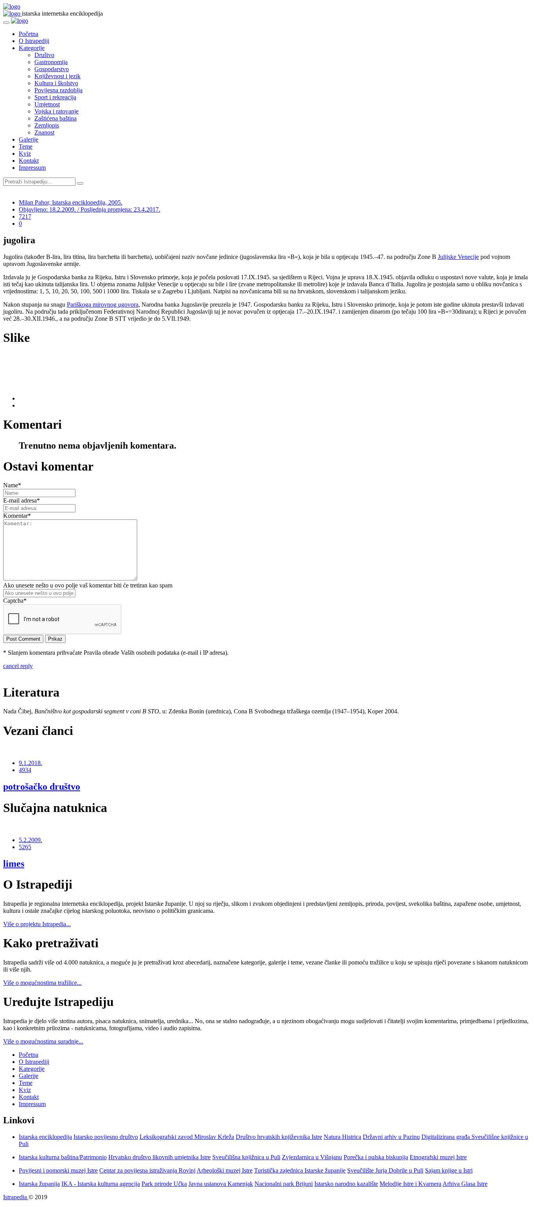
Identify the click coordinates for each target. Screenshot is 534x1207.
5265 (25, 847)
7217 (25, 216)
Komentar (17, 515)
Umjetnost (47, 104)
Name (12, 485)
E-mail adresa (21, 500)
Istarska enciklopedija (45, 1136)
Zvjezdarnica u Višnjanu (312, 1157)
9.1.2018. (30, 763)
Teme (25, 146)
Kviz (25, 153)
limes (13, 864)
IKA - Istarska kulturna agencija (100, 1183)
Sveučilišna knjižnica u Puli (246, 1157)
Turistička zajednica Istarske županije (300, 1170)
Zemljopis (46, 125)
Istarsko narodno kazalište (346, 1183)
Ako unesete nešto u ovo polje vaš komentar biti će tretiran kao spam (87, 585)
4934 (25, 770)
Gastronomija (51, 62)
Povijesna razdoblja (58, 90)
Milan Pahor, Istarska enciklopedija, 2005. (70, 202)
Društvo (44, 55)
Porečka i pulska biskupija (376, 1157)
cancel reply (18, 666)
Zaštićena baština (55, 118)
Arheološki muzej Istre (225, 1170)
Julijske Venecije (458, 256)
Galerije (28, 139)
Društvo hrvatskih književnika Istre (279, 1136)
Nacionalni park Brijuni (283, 1183)
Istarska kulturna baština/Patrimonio (63, 1157)
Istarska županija (39, 1183)
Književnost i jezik (57, 76)
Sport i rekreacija (55, 97)
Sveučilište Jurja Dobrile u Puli (385, 1170)
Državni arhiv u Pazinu (391, 1136)
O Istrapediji (34, 41)
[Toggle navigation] (6, 23)
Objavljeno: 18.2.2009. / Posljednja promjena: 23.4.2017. (89, 209)
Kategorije (32, 48)
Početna (28, 34)
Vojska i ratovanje (56, 111)
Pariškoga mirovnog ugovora (102, 304)
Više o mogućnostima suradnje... (43, 1041)
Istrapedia (16, 1197)
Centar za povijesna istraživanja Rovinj (147, 1170)
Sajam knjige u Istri (449, 1170)
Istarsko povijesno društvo (105, 1136)
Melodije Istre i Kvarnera (410, 1183)
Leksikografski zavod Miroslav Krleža (187, 1136)
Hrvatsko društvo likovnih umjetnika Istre (159, 1157)
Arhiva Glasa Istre (465, 1183)
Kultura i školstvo (56, 83)
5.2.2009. (30, 840)
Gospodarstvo (51, 69)
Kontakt (29, 160)
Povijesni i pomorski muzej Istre (58, 1170)
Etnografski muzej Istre (438, 1157)
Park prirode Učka (164, 1183)
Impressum (32, 167)
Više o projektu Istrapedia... (37, 924)
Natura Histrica (342, 1136)
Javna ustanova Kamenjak (220, 1183)
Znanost (44, 132)
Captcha (15, 600)
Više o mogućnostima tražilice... (42, 982)
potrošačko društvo (41, 786)
